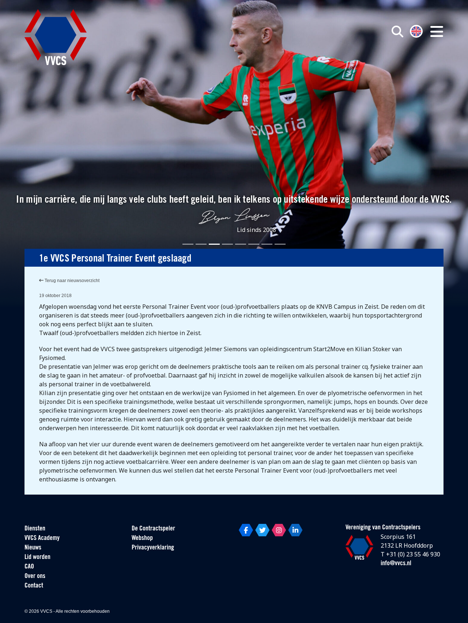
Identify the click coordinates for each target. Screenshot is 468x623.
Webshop (142, 538)
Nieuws (32, 548)
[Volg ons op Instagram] (279, 530)
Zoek (313, 65)
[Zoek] (397, 31)
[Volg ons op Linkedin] (295, 530)
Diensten (34, 529)
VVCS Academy (42, 538)
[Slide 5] (240, 244)
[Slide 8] (280, 244)
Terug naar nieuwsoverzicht (71, 280)
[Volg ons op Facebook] (246, 530)
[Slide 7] (266, 244)
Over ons (34, 576)
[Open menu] (437, 31)
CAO (29, 567)
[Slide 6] (253, 244)
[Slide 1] (187, 244)
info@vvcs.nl (396, 563)
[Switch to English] (416, 30)
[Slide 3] (214, 244)
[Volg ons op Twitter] (262, 530)
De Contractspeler (153, 529)
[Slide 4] (227, 244)
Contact (33, 586)
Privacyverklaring (153, 548)
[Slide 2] (201, 244)
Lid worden (37, 557)
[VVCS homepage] (55, 37)
